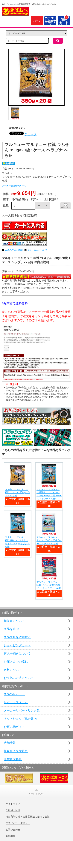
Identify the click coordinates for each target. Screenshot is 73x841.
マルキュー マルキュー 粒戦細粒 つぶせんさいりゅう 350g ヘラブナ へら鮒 (17, 542)
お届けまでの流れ (16, 661)
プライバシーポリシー (18, 823)
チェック (30, 134)
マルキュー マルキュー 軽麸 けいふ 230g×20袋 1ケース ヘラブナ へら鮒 (48, 585)
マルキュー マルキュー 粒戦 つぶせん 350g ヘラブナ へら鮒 (17, 492)
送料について (13, 669)
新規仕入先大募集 (16, 751)
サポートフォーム (16, 702)
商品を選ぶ (11, 629)
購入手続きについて (17, 653)
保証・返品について (37, 250)
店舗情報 (10, 742)
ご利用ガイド (13, 810)
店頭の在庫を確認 (14, 250)
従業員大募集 (13, 759)
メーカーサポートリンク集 (22, 710)
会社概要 (10, 836)
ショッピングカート (17, 645)
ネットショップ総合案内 (20, 718)
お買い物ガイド (14, 726)
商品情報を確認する (17, 637)
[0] (63, 23)
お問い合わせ (13, 829)
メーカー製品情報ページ (14, 185)
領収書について (14, 620)
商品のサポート (14, 694)
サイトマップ (13, 804)
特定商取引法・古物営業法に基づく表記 (27, 816)
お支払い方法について (19, 678)
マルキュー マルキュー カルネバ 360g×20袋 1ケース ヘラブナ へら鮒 (49, 540)
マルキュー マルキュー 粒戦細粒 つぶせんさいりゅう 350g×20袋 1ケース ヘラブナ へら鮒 (49, 494)
